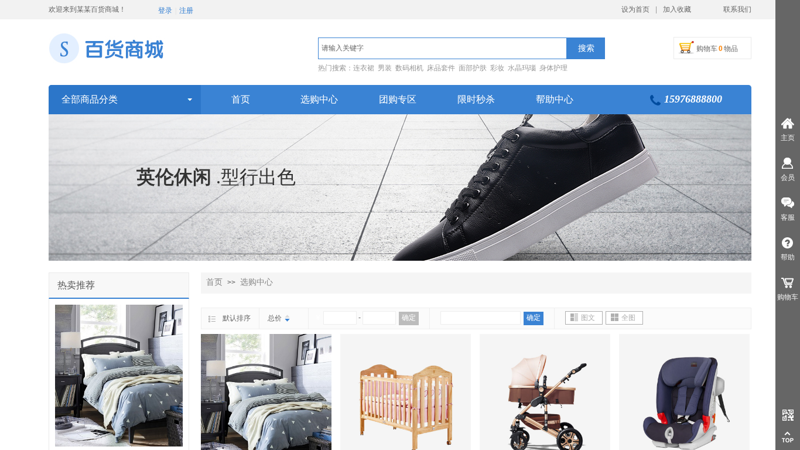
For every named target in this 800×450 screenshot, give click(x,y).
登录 (165, 10)
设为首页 (635, 9)
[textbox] (442, 48)
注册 (186, 10)
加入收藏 (677, 9)
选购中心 (256, 282)
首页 (214, 282)
